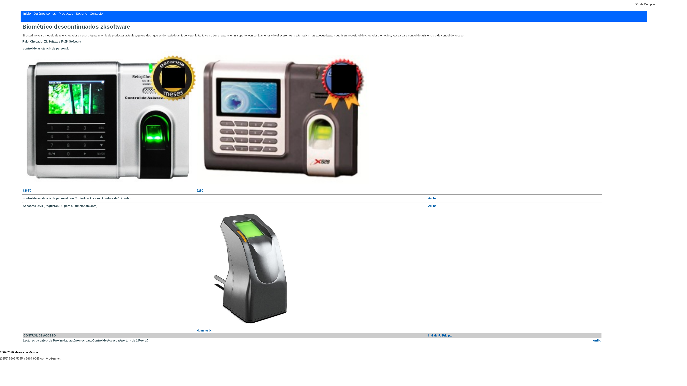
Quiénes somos (45, 13)
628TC (27, 190)
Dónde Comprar (645, 4)
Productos (66, 13)
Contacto (96, 13)
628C (200, 190)
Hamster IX (204, 330)
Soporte (81, 13)
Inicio (27, 13)
